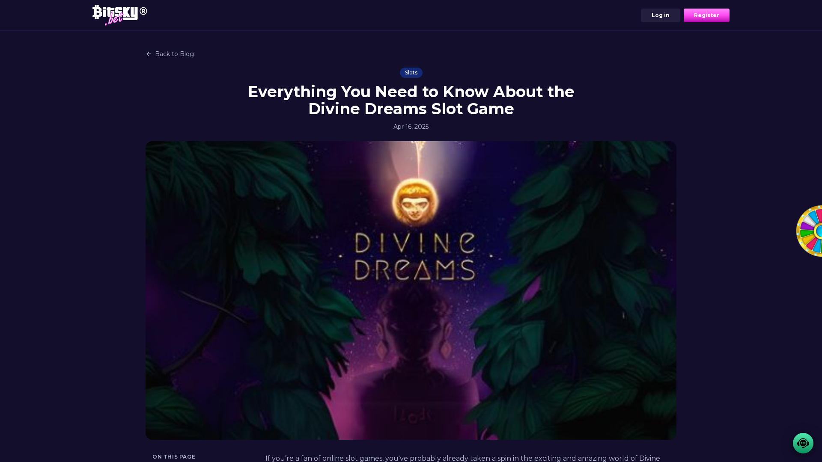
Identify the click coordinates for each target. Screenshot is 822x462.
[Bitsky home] (119, 15)
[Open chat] (803, 443)
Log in (661, 15)
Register (706, 15)
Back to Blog (174, 54)
